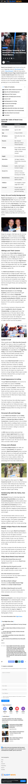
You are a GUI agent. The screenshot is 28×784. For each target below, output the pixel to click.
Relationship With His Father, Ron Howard (14, 108)
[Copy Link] (9, 58)
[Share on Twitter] (7, 58)
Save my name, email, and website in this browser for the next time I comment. (14, 697)
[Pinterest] (17, 710)
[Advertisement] (14, 17)
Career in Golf (7, 98)
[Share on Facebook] (5, 58)
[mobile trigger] (2, 1)
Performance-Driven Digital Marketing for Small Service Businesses (15, 726)
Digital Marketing (12, 729)
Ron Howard (18, 69)
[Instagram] (23, 710)
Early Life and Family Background (11, 92)
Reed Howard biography (16, 651)
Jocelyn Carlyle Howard (18, 648)
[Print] (12, 58)
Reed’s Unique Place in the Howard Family (14, 110)
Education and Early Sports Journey (12, 96)
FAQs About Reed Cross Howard (11, 112)
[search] (26, 1)
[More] (14, 58)
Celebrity (5, 47)
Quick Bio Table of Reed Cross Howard (13, 89)
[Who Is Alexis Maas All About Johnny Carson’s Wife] (5, 739)
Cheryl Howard (9, 71)
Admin (8, 61)
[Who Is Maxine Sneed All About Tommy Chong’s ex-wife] (5, 733)
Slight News (19, 616)
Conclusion (7, 115)
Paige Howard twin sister (12, 649)
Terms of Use (9, 781)
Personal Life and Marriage (10, 103)
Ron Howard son (10, 655)
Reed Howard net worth (20, 654)
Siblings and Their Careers (10, 94)
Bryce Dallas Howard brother (13, 645)
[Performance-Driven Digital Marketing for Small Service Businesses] (5, 726)
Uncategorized (5, 721)
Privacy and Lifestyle (9, 105)
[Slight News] (14, 1)
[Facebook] (5, 710)
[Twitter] (11, 710)
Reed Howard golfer (18, 652)
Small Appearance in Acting (10, 101)
